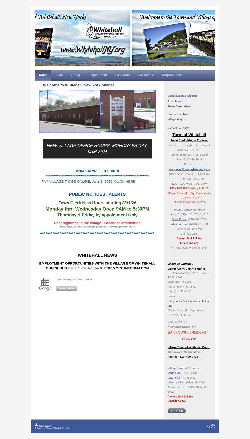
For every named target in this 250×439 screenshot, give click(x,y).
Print (41, 426)
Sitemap (48, 426)
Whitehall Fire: (179, 224)
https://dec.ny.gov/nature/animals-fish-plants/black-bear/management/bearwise (97, 227)
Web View (211, 427)
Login (213, 425)
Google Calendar (67, 288)
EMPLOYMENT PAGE (85, 268)
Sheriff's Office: (179, 214)
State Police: (179, 219)
